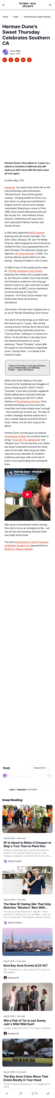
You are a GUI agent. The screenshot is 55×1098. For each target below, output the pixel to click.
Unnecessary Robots (15, 436)
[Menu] (3, 5)
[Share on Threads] (17, 60)
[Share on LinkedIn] (23, 60)
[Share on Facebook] (4, 60)
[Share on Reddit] (29, 60)
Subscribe (21, 789)
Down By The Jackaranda (26, 440)
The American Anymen (28, 401)
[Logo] (27, 5)
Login (11, 789)
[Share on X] (11, 60)
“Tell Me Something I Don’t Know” (25, 271)
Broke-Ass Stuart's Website (19, 549)
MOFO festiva (36, 233)
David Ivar (10, 187)
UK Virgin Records (24, 253)
